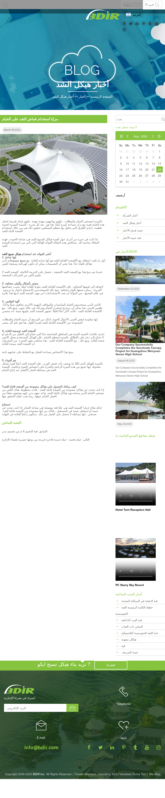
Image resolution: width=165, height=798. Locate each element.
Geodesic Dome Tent (133, 774)
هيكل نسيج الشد (11, 254)
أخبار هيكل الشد (63, 96)
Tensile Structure (85, 774)
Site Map (154, 774)
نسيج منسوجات (17, 260)
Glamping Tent (107, 774)
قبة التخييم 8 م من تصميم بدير (20, 431)
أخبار (82, 96)
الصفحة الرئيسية (101, 96)
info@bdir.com (41, 747)
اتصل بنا (111, 665)
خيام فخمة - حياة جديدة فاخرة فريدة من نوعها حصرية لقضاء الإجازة (41, 439)
